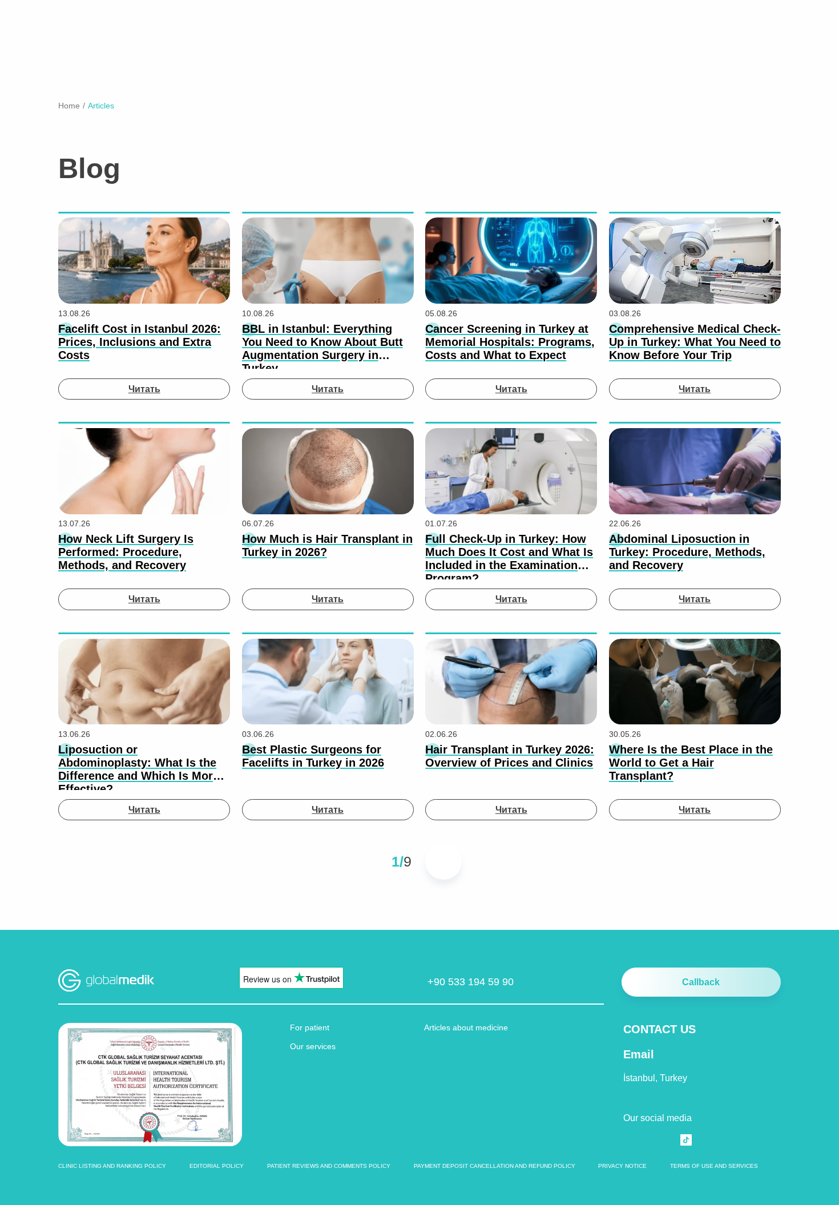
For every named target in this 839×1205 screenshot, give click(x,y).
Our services (313, 1046)
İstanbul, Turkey (655, 1078)
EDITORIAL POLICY (216, 1166)
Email (638, 1054)
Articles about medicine (466, 1027)
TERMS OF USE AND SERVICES (714, 1166)
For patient (309, 1027)
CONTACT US (659, 1029)
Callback (701, 982)
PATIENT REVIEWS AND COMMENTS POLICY (328, 1166)
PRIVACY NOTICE (622, 1166)
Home (69, 105)
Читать (144, 389)
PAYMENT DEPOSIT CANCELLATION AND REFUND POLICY (494, 1166)
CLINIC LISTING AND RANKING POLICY (112, 1166)
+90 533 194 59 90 (470, 982)
